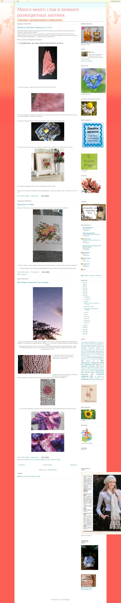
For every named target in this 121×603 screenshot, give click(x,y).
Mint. (84, 259)
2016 (84, 293)
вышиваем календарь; (89, 354)
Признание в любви (25, 204)
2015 (84, 295)
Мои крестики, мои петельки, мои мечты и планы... (92, 246)
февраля (86, 320)
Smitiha (92, 52)
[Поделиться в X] (45, 196)
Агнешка (46, 30)
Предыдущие (73, 464)
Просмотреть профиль (86, 61)
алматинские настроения (95, 352)
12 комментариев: (35, 272)
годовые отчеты (100, 354)
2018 (84, 289)
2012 (84, 329)
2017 (84, 291)
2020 (84, 284)
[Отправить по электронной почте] (42, 196)
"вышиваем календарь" (96, 343)
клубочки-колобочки (27, 459)
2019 (84, 286)
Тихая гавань (86, 264)
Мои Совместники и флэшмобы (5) (38, 20)
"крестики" (24, 274)
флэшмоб (83, 377)
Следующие (22, 464)
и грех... (90, 355)
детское (85, 355)
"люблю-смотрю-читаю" (96, 346)
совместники (100, 370)
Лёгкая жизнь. (86, 252)
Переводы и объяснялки (55, 20)
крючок (101, 359)
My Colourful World (88, 227)
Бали (82, 354)
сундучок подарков (51, 459)
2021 (84, 282)
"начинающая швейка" (86, 349)
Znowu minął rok (86, 229)
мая (85, 314)
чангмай (58, 459)
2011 (84, 331)
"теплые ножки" (91, 351)
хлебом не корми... (95, 378)
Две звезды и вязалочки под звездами (32, 282)
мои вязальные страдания (38, 459)
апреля (86, 316)
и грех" (100, 355)
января (86, 322)
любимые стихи (90, 360)
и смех (82, 357)
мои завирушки (86, 364)
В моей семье (86, 248)
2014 (84, 325)
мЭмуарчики (98, 364)
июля (85, 301)
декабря (86, 297)
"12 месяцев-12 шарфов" (87, 342)
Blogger (67, 599)
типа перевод (97, 376)
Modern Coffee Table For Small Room (91, 234)
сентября (86, 299)
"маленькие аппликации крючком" (90, 348)
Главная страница (23, 20)
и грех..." (95, 355)
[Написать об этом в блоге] (43, 196)
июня (85, 312)
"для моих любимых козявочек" (89, 345)
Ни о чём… (85, 265)
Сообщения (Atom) (52, 469)
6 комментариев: (34, 196)
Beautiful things (87, 258)
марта (85, 318)
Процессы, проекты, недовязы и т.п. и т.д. (34, 27)
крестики (94, 359)
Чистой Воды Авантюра (95, 379)
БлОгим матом (87, 238)
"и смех (102, 345)
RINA (84, 269)
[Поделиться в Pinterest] (48, 196)
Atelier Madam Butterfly (89, 233)
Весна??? (85, 254)
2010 (84, 333)
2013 (84, 327)
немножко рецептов (88, 366)
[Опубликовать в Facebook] (46, 196)
